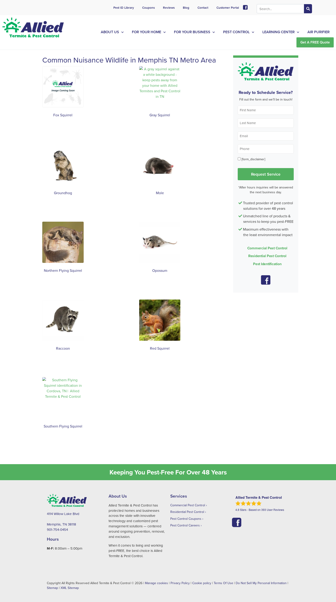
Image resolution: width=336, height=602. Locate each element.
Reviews (169, 7)
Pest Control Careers (185, 525)
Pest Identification (267, 264)
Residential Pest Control (267, 256)
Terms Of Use (223, 583)
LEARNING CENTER (278, 32)
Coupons (148, 7)
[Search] (308, 9)
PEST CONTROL (236, 32)
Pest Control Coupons (185, 518)
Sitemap (52, 588)
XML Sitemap (70, 588)
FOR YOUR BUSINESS (192, 32)
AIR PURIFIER (318, 32)
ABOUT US (110, 32)
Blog (186, 7)
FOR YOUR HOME (146, 32)
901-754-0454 (57, 529)
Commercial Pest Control (267, 248)
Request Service (265, 174)
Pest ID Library (123, 7)
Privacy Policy (180, 583)
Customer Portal (227, 7)
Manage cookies (156, 583)
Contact (202, 7)
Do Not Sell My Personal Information (261, 583)
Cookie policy (201, 583)
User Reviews (272, 510)
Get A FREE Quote (315, 42)
